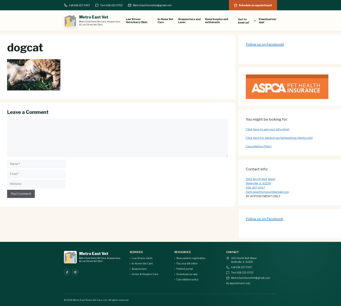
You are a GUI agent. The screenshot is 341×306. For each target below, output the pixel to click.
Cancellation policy (187, 279)
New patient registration (190, 258)
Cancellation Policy (259, 146)
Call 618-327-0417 (79, 5)
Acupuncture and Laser (189, 21)
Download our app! (267, 21)
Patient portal (184, 268)
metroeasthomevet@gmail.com (267, 192)
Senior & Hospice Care (145, 274)
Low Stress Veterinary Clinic (136, 21)
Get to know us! (243, 21)
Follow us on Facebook (264, 219)
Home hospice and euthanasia (216, 21)
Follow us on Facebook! (265, 44)
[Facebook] (67, 272)
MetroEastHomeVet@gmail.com (152, 5)
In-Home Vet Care (165, 21)
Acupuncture (139, 268)
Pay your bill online (187, 263)
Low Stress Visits (142, 258)
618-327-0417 (255, 187)
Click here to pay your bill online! (267, 129)
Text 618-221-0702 (111, 5)
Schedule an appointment (255, 5)
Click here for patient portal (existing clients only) (279, 138)
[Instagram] (75, 272)
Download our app (186, 274)
